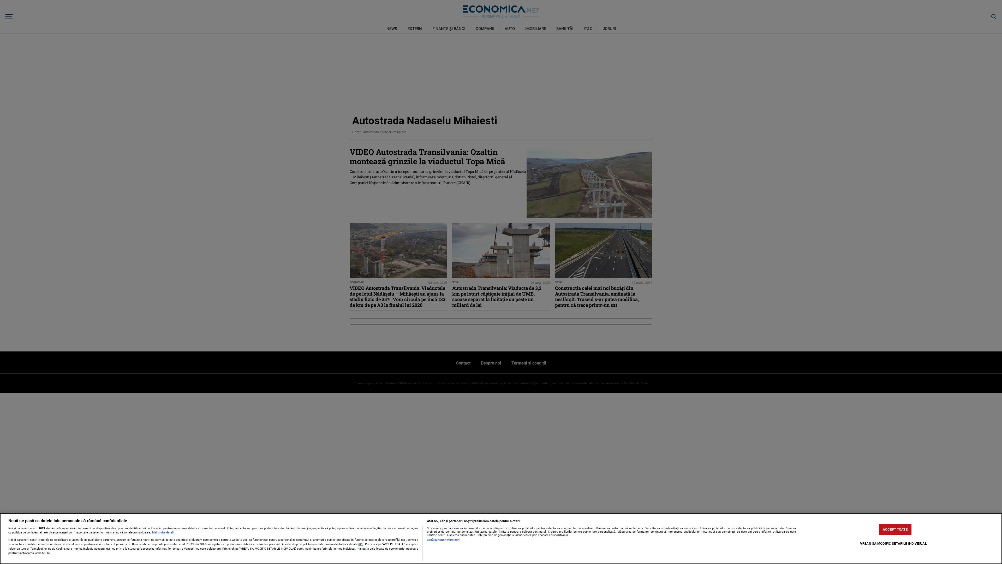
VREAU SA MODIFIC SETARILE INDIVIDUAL (893, 543)
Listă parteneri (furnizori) (444, 540)
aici (360, 544)
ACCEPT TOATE (895, 529)
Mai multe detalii (163, 532)
